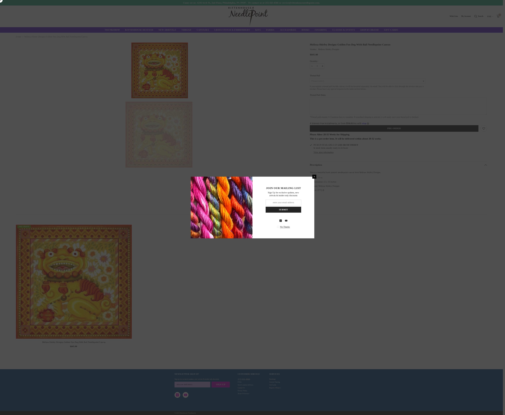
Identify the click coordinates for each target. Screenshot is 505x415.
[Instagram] (280, 220)
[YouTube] (286, 220)
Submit (283, 210)
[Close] (314, 177)
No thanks (285, 227)
